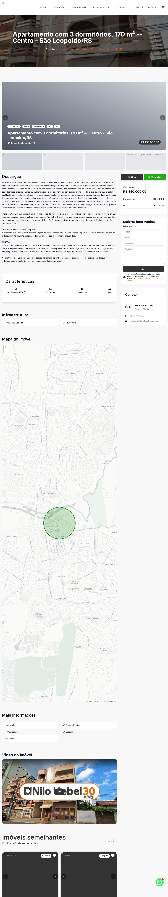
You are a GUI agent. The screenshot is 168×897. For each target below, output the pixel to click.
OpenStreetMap (101, 701)
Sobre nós (59, 7)
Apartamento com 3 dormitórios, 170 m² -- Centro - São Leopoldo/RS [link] (92, 49)
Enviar (143, 269)
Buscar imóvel (79, 7)
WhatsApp (156, 177)
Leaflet (90, 701)
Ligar (133, 177)
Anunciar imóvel (101, 7)
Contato (121, 7)
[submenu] (163, 7)
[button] (5, 117)
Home (43, 7)
